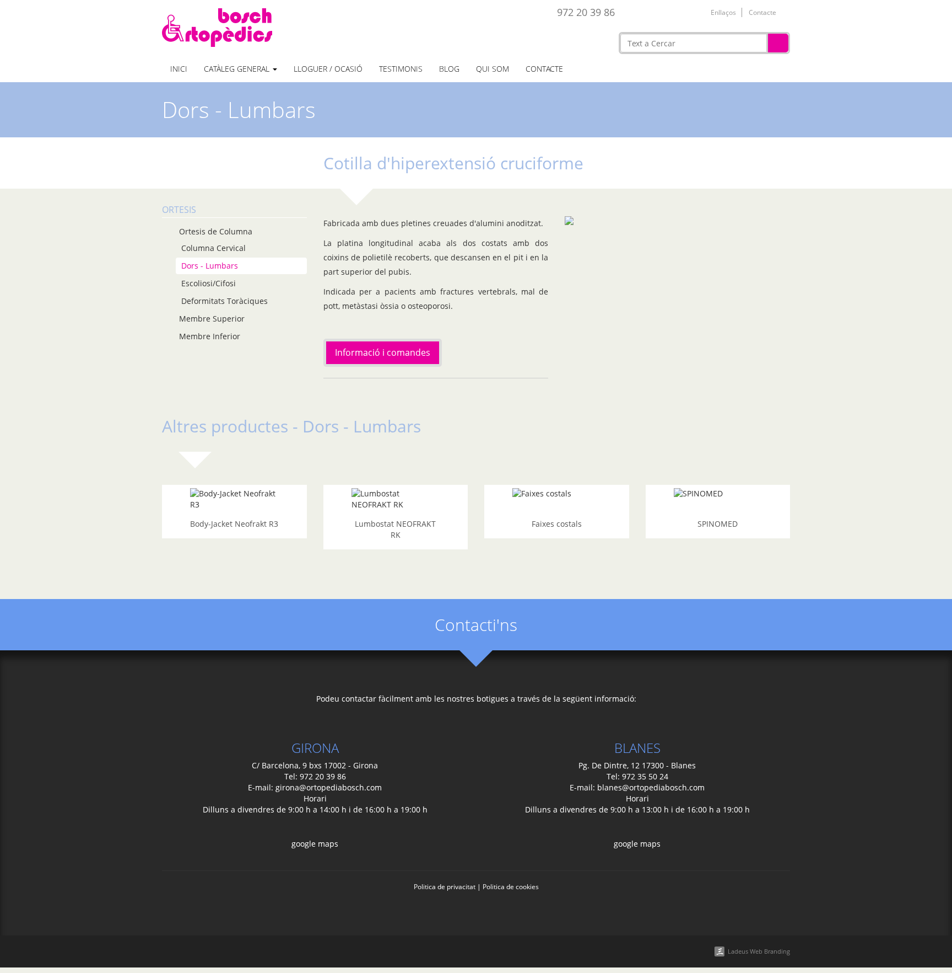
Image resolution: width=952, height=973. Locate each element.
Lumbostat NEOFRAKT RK (395, 529)
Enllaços (723, 12)
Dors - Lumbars (209, 265)
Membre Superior (212, 318)
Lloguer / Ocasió (328, 68)
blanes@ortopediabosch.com (651, 787)
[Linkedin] (663, 11)
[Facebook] (629, 11)
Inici (178, 68)
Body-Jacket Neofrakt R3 (234, 523)
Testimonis (401, 68)
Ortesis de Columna (215, 231)
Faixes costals (557, 523)
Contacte (762, 12)
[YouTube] (680, 11)
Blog (449, 68)
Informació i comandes (382, 352)
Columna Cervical (213, 248)
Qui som (492, 68)
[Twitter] (646, 11)
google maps (314, 843)
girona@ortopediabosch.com (328, 787)
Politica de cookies (511, 886)
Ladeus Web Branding (759, 951)
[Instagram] (697, 11)
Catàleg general (238, 68)
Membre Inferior (209, 336)
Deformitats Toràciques (224, 301)
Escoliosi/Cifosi (208, 283)
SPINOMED (717, 523)
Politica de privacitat (444, 886)
